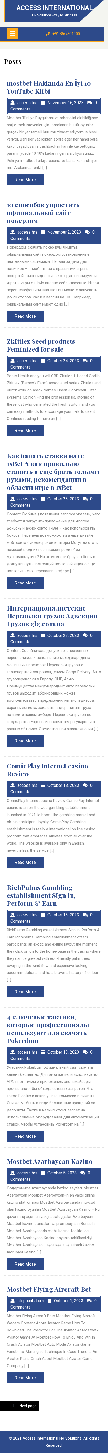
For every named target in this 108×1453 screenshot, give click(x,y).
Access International (55, 8)
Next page (28, 1406)
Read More (29, 181)
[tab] (12, 34)
